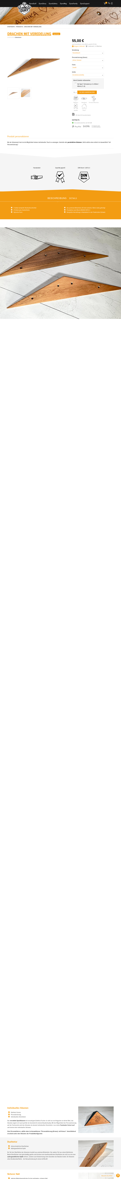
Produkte (19, 26)
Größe (74, 72)
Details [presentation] (73, 198)
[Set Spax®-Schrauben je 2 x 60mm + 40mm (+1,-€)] (75, 84)
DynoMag (63, 3)
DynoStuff (32, 3)
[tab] (57, 198)
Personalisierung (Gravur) (79, 57)
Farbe (73, 65)
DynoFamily (73, 3)
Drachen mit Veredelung (32, 26)
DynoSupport (84, 3)
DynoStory (42, 3)
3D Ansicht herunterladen (83, 115)
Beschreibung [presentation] (57, 198)
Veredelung (75, 50)
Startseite (11, 26)
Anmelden (112, 3)
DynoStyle (56, 34)
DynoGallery (53, 3)
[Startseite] (24, 15)
